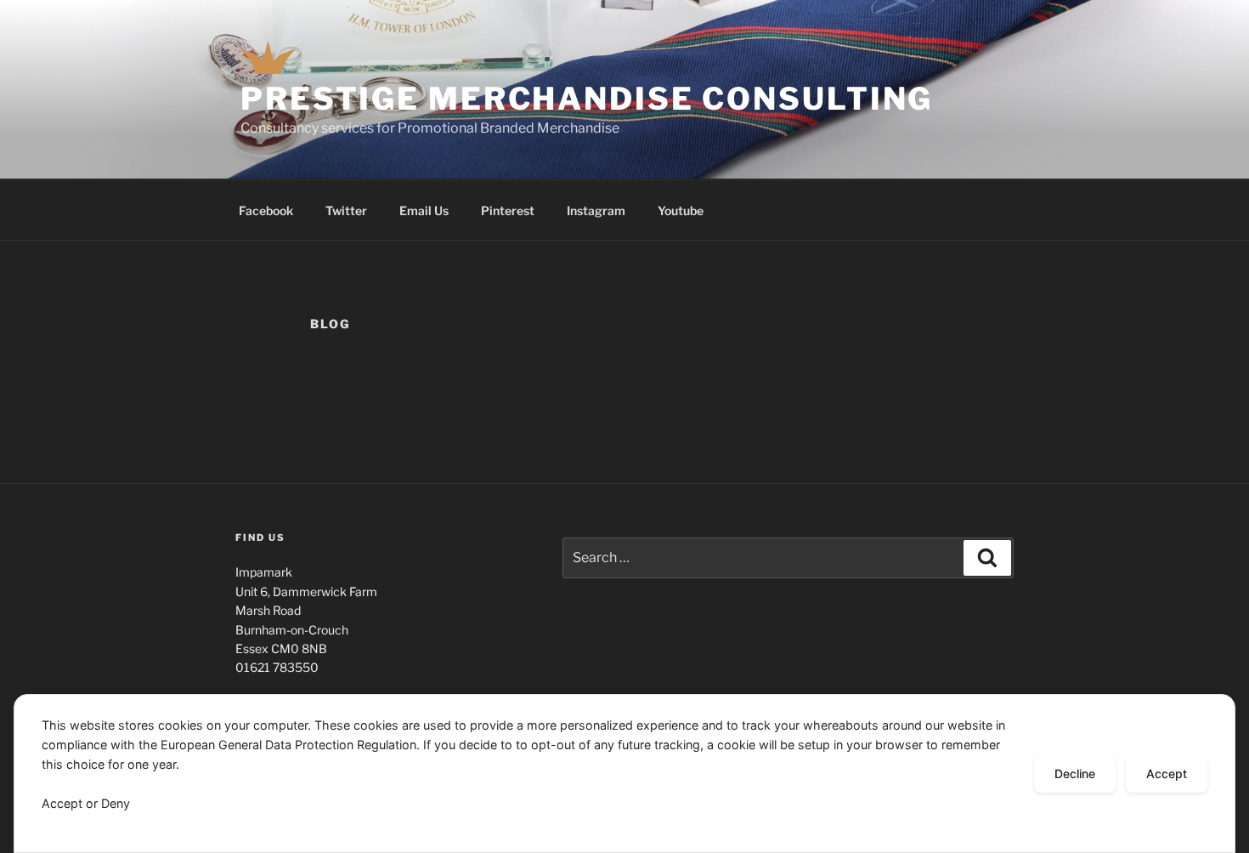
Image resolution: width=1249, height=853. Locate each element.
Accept (1166, 773)
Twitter (346, 210)
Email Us (424, 210)
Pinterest (507, 210)
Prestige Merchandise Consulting (586, 98)
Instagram (596, 210)
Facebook (266, 210)
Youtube (681, 210)
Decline (1074, 773)
